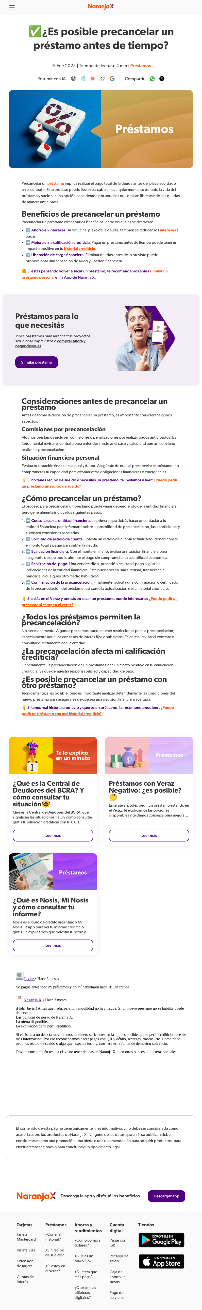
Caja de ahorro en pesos (118, 1277)
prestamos (140, 66)
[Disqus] (101, 1032)
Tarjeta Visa (26, 1250)
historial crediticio (79, 249)
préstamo (55, 183)
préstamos (34, 336)
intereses (168, 230)
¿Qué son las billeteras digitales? (85, 1293)
